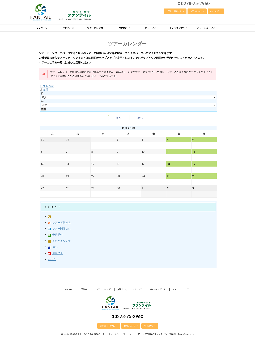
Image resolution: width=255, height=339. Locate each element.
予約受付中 (58, 234)
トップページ (41, 28)
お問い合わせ (196, 11)
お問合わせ (124, 28)
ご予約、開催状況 (173, 11)
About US (214, 11)
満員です (57, 253)
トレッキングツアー (179, 28)
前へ (118, 117)
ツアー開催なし (61, 228)
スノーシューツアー (207, 28)
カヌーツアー (152, 28)
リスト (47, 86)
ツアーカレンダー (96, 28)
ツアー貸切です (61, 222)
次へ (140, 117)
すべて (52, 259)
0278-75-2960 (195, 3)
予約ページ (68, 28)
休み (55, 247)
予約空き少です (61, 241)
